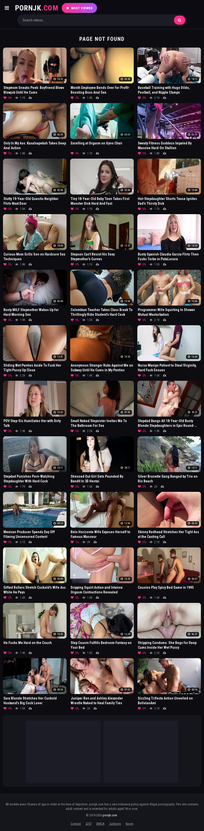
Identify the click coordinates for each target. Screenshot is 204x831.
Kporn (129, 824)
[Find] (179, 20)
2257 (89, 824)
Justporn (115, 824)
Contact (76, 824)
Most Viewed (82, 8)
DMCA (100, 824)
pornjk (36, 7)
